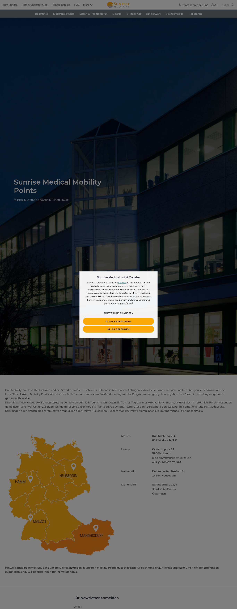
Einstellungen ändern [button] (118, 313)
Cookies (122, 282)
